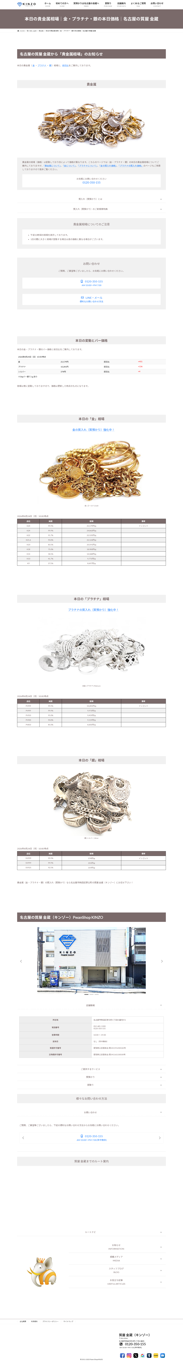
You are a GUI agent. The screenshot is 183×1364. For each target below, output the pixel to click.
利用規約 (34, 1321)
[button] (91, 199)
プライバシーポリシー (50, 1321)
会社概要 (23, 1321)
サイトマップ (68, 1321)
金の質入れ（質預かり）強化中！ (91, 429)
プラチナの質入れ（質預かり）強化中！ (91, 609)
